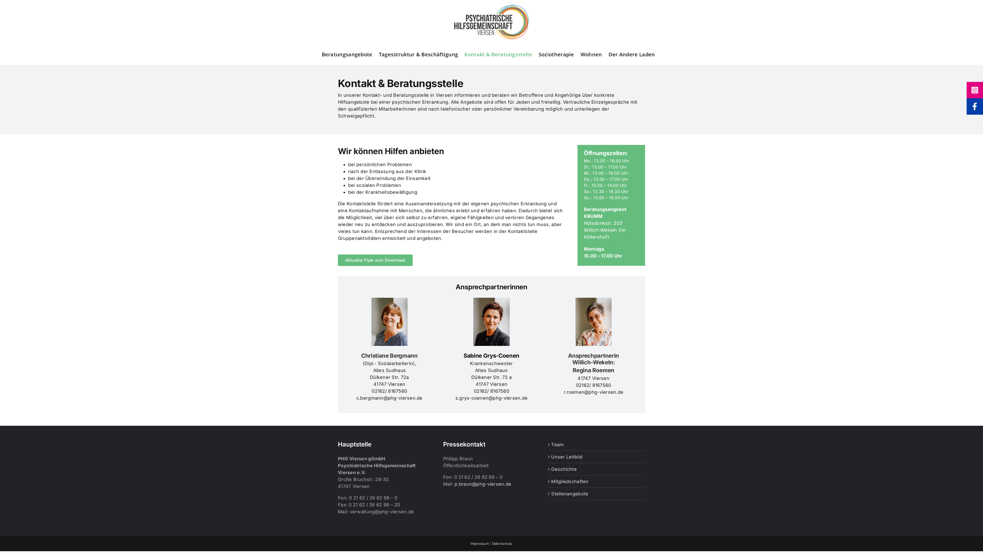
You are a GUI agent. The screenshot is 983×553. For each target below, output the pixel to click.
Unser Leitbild (566, 457)
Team (557, 444)
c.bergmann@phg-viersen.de (389, 398)
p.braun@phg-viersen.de (483, 484)
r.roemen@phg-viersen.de (593, 392)
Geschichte (564, 469)
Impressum (479, 543)
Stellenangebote (569, 493)
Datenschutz (502, 543)
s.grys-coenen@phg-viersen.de (491, 398)
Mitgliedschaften (570, 481)
